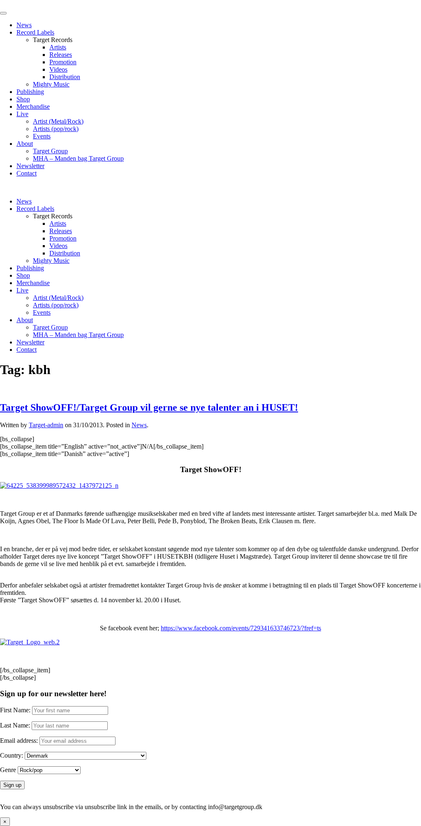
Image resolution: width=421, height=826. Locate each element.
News (24, 24)
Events (42, 136)
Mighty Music (51, 84)
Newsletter (30, 165)
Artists (57, 47)
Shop (23, 99)
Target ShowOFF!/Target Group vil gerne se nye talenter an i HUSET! (149, 407)
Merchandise (33, 106)
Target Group (50, 150)
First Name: (15, 710)
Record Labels (35, 32)
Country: (11, 755)
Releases (60, 54)
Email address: (19, 740)
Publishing (30, 91)
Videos (58, 69)
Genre (8, 769)
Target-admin (46, 424)
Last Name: (15, 725)
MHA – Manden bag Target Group (78, 158)
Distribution (64, 76)
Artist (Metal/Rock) (58, 121)
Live (22, 113)
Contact (26, 173)
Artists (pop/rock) (56, 128)
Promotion (62, 62)
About (24, 143)
